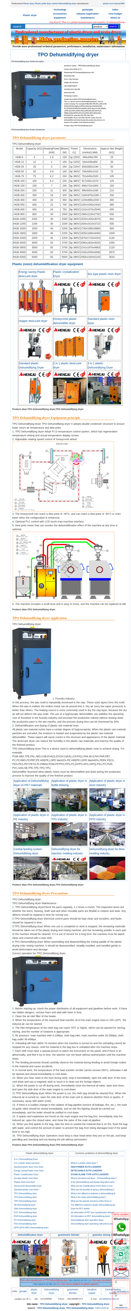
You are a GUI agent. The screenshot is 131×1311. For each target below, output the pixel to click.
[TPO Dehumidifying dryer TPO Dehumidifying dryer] (36, 121)
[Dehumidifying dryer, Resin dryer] (107, 811)
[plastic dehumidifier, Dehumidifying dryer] (31, 879)
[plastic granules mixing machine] (106, 1276)
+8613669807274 (121, 1239)
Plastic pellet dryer (43, 3)
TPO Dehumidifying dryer (68, 54)
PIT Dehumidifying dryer (25, 1220)
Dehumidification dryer (30, 1235)
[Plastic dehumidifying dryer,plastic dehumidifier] (31, 811)
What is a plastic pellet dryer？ (84, 1163)
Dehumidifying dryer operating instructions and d (93, 1224)
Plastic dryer (28, 3)
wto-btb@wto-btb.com (109, 1299)
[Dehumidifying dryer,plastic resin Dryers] (107, 879)
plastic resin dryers (111, 3)
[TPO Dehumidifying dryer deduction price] (121, 1277)
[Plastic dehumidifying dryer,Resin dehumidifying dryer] (69, 845)
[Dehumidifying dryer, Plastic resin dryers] (69, 811)
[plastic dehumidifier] (31, 845)
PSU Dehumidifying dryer (25, 1224)
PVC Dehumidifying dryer (25, 1212)
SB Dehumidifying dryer (24, 1205)
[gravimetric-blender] (68, 1276)
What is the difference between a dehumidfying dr (93, 1193)
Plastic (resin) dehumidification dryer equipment (47, 264)
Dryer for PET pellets (80, 1209)
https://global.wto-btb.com (79, 1280)
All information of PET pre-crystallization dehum (92, 1212)
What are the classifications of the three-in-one (92, 1186)
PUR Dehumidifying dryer (25, 1216)
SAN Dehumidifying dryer (25, 1209)
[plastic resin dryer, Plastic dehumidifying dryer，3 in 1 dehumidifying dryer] (30, 1276)
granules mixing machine (106, 1235)
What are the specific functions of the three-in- (91, 1201)
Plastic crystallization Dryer (26, 1174)
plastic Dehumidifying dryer (64, 3)
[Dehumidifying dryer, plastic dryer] (69, 879)
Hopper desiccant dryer (33, 321)
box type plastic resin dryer (104, 274)
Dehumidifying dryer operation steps (87, 1220)
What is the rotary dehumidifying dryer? (88, 1197)
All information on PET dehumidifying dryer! (90, 1216)
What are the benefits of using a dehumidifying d (92, 1190)
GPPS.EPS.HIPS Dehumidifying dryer (31, 1228)
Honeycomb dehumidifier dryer (28, 1186)
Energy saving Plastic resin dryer (29, 1171)
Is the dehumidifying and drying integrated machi (93, 1182)
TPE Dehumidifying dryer (25, 1201)
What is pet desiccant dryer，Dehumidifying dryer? (94, 1178)
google (23, 1291)
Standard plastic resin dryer (26, 1190)
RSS (122, 3)
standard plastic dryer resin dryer (28, 1167)
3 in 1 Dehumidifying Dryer (26, 1159)
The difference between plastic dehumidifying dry (93, 1205)
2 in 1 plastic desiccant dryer (27, 1163)
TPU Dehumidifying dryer (25, 1193)
